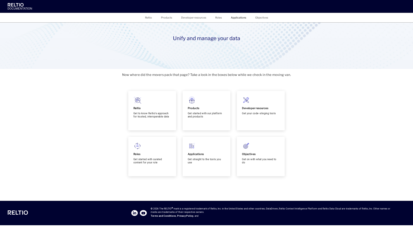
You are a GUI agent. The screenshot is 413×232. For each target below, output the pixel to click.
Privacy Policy (185, 216)
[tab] (148, 17)
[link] (21, 6)
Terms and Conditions (163, 216)
